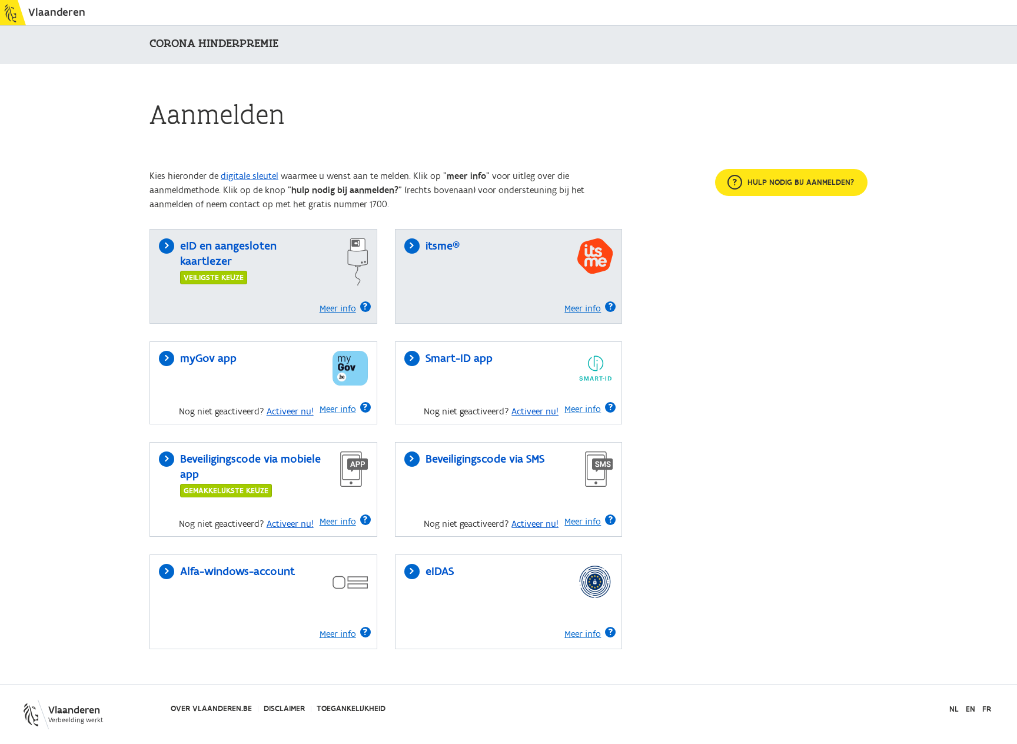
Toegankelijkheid (351, 708)
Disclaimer (284, 708)
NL (954, 710)
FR (986, 710)
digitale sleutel (249, 176)
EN (970, 710)
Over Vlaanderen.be (211, 708)
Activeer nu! (290, 411)
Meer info (338, 308)
